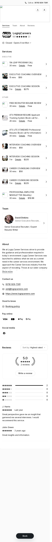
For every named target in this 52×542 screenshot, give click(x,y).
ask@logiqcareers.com (17, 289)
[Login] (44, 10)
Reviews (31, 26)
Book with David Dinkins (25, 223)
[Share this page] (37, 10)
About (22, 26)
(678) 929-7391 (41, 3)
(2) (29, 36)
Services (6, 26)
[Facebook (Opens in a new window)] (4, 333)
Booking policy (13, 306)
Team (14, 26)
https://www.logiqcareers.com (20, 293)
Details (22, 65)
